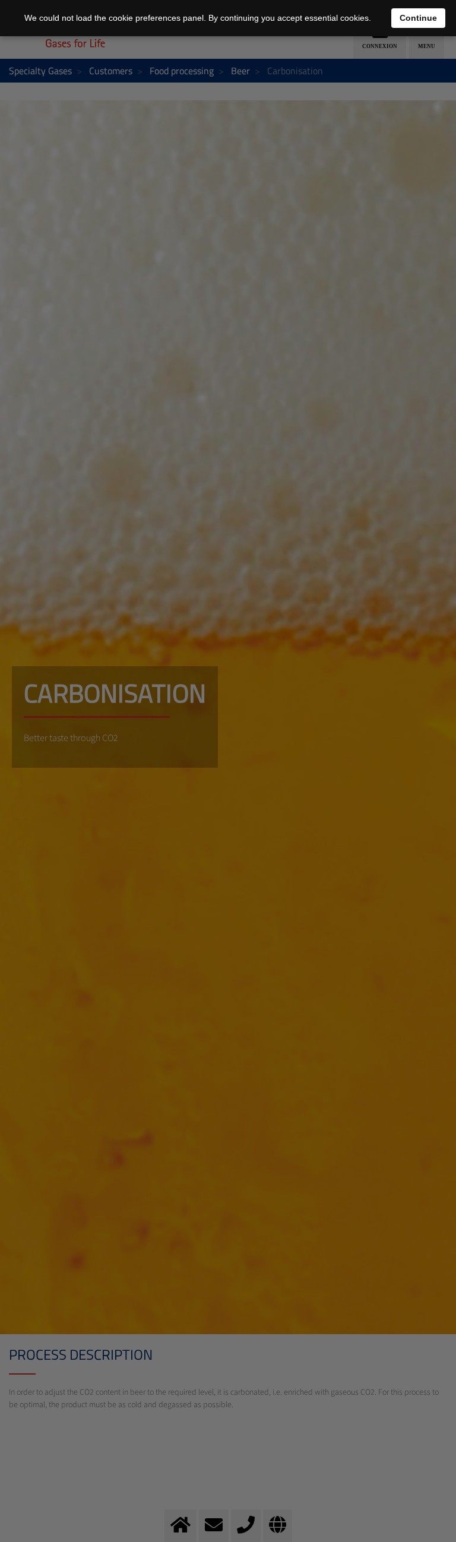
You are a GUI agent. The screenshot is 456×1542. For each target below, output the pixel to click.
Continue (418, 18)
